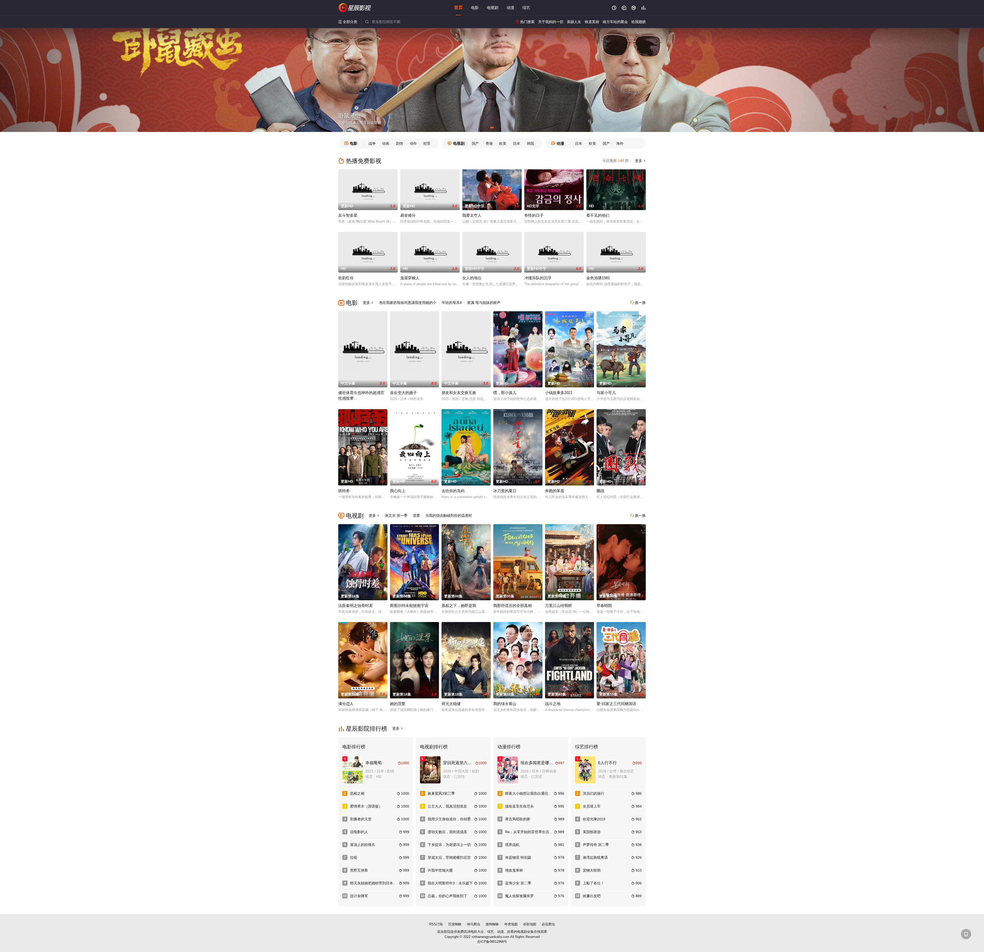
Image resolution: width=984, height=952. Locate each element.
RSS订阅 (436, 924)
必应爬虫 (548, 924)
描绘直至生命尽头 (519, 806)
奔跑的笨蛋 (554, 491)
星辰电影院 (355, 7)
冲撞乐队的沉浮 (537, 278)
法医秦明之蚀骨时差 (355, 605)
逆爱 (416, 515)
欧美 (502, 143)
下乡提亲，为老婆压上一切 (449, 845)
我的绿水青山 (504, 703)
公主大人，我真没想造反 (447, 806)
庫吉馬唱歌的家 (517, 819)
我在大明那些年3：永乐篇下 (450, 883)
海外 (619, 143)
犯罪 (426, 143)
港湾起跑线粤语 (595, 857)
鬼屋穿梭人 (409, 278)
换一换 (638, 303)
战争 (372, 143)
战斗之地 (552, 703)
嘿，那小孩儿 (504, 392)
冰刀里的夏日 (504, 491)
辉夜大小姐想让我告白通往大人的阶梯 (535, 793)
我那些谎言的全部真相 (512, 605)
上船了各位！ (593, 883)
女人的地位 (471, 278)
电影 (475, 7)
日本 (516, 143)
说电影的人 (359, 832)
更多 (640, 161)
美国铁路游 (592, 832)
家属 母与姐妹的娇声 (483, 303)
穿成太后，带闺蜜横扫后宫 (449, 857)
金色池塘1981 (598, 278)
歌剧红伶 (346, 278)
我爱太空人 (471, 215)
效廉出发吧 (592, 896)
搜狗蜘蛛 (492, 924)
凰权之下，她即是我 (459, 605)
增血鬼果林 (514, 870)
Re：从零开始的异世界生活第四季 (532, 832)
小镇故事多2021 (558, 392)
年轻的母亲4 (452, 303)
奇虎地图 (511, 924)
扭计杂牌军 (359, 896)
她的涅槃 (397, 703)
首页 (458, 7)
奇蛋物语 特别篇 (518, 857)
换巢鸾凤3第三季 (441, 793)
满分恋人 (346, 703)
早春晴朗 (604, 605)
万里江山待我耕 (558, 605)
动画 (385, 143)
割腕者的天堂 (361, 819)
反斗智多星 (347, 215)
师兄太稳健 (451, 703)
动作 (413, 143)
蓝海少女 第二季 (518, 883)
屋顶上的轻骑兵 (362, 845)
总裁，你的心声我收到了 (447, 896)
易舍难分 (408, 215)
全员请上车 (592, 806)
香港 (489, 143)
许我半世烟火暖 (440, 870)
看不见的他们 (597, 215)
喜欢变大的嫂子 (403, 392)
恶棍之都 (357, 793)
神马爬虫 (473, 924)
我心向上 (397, 491)
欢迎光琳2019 (594, 819)
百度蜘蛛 (455, 924)
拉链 (353, 857)
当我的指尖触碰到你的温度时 (448, 515)
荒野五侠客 (359, 870)
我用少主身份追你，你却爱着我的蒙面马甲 (462, 819)
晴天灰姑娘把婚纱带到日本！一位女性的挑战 (386, 883)
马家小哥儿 (606, 392)
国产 (475, 143)
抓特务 (344, 491)
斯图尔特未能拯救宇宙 (409, 605)
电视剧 (492, 7)
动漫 (510, 7)
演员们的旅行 (593, 793)
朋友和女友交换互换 (459, 392)
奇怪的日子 (534, 215)
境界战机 (512, 845)
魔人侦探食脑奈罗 (519, 896)
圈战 (600, 491)
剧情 (399, 143)
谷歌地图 (529, 924)
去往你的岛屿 (453, 491)
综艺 (526, 7)
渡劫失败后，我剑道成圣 (447, 832)
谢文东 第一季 (396, 515)
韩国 (530, 143)
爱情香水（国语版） (366, 806)
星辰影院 (443, 932)
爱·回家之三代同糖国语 (616, 703)
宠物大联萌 (592, 870)
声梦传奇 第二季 (596, 845)
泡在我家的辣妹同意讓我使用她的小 (407, 303)
